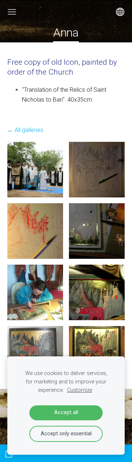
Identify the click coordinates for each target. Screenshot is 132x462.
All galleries (29, 129)
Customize (79, 390)
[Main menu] (12, 12)
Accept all (66, 412)
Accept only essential (66, 434)
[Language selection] (120, 12)
